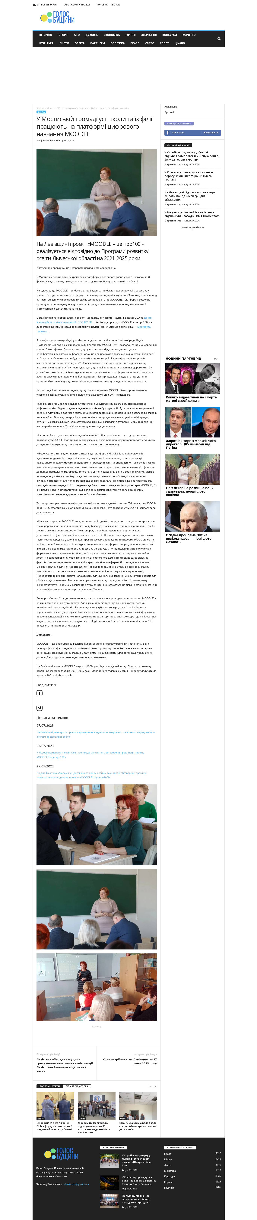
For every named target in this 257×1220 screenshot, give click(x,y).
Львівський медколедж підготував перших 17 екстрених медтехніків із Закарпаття (94, 1127)
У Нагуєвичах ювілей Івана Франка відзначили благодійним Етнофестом (191, 214)
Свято (149, 43)
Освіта (80, 43)
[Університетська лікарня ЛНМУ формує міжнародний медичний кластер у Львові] (55, 1106)
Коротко (189, 35)
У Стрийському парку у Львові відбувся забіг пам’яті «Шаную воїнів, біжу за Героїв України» (191, 155)
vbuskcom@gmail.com (76, 1184)
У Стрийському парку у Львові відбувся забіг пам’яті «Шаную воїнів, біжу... (136, 1160)
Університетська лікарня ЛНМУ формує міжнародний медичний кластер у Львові (54, 1126)
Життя (130, 35)
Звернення (149, 35)
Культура (46, 43)
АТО (77, 35)
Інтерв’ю (45, 35)
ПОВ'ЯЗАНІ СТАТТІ (50, 1086)
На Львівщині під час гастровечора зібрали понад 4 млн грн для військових (189, 195)
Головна (102, 4)
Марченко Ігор (51, 140)
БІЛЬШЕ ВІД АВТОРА (77, 1086)
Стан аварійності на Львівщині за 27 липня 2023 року (130, 1061)
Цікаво (180, 43)
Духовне (91, 35)
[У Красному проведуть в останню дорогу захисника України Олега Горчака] (109, 1182)
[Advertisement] (129, 75)
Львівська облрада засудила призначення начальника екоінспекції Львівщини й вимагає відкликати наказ (64, 1065)
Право (135, 43)
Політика (117, 43)
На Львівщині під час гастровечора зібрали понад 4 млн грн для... (136, 1199)
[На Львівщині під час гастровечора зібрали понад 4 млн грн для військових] (109, 1201)
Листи (64, 43)
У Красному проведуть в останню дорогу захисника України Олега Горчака (188, 175)
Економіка (112, 35)
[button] (219, 39)
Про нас (115, 4)
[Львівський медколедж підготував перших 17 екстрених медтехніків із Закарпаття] (97, 1106)
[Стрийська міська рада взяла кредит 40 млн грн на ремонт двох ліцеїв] (138, 1106)
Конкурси (169, 35)
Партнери (97, 43)
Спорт (164, 43)
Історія (63, 35)
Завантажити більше (192, 227)
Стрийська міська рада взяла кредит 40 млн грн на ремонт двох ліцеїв (138, 1126)
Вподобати (211, 132)
